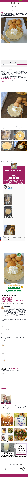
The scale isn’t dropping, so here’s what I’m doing (21, 456)
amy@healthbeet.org (19, 464)
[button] (12, 175)
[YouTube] (14, 462)
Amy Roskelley (12, 10)
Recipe (15, 6)
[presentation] (7, 419)
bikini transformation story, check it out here (8, 78)
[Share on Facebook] (0, 238)
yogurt (22, 303)
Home (13, 6)
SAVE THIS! (21, 64)
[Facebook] (10, 462)
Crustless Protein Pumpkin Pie (7, 298)
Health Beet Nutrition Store (4, 470)
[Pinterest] (15, 462)
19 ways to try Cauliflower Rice (7, 297)
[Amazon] (17, 462)
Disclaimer (5, 471)
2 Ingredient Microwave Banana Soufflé (8, 299)
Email (11, 386)
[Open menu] (1, 2)
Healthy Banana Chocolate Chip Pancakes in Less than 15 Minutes (13, 300)
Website (20, 386)
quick (13, 303)
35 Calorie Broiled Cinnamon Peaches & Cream (7, 319)
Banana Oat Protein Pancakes (7, 301)
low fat (10, 303)
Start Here (5, 467)
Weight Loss (23, 471)
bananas (2, 303)
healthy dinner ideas (22, 80)
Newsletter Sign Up (23, 472)
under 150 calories (17, 303)
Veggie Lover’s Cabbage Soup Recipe (20, 441)
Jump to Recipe (3, 12)
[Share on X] (0, 239)
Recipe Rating (3, 372)
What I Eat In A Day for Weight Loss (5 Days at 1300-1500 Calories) (7, 441)
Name (2, 386)
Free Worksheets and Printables (23, 469)
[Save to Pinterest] (0, 240)
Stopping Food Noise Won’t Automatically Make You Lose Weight (20, 426)
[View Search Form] (26, 3)
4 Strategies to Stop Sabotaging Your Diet (21, 319)
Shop (23, 467)
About (5, 468)
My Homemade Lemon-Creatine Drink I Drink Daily (7, 456)
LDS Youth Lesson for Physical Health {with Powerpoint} (7, 426)
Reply (26, 326)
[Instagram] (12, 462)
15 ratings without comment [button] (15, 368)
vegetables (3, 81)
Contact (5, 469)
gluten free (6, 303)
